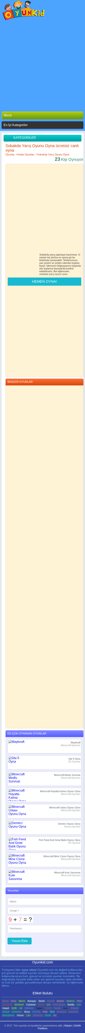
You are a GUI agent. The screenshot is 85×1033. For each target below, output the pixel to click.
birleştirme (8, 1015)
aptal (41, 1004)
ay (54, 1015)
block (22, 1001)
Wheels (29, 1008)
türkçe (74, 1008)
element (19, 1004)
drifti (14, 1008)
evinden (61, 1011)
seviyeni (7, 1004)
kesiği (50, 1001)
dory (13, 1001)
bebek (60, 1001)
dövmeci (17, 1011)
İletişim (68, 1025)
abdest (70, 1001)
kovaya (32, 1001)
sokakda (43, 274)
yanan (20, 1015)
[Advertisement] (42, 64)
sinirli (42, 1001)
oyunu (58, 274)
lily (79, 1004)
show (57, 1008)
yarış (51, 274)
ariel (65, 1008)
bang (5, 1001)
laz (28, 1015)
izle (48, 1004)
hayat (6, 1008)
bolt (52, 1011)
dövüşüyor (59, 1004)
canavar (31, 1004)
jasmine (73, 1011)
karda (71, 1004)
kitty (45, 1011)
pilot (79, 1001)
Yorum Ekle (19, 941)
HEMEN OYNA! (44, 281)
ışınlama (37, 1015)
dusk (48, 1015)
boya (27, 1011)
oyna (64, 274)
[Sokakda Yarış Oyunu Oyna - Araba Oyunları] (24, 11)
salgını (39, 1008)
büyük (6, 1011)
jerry (48, 1008)
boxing (36, 1011)
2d (20, 1008)
